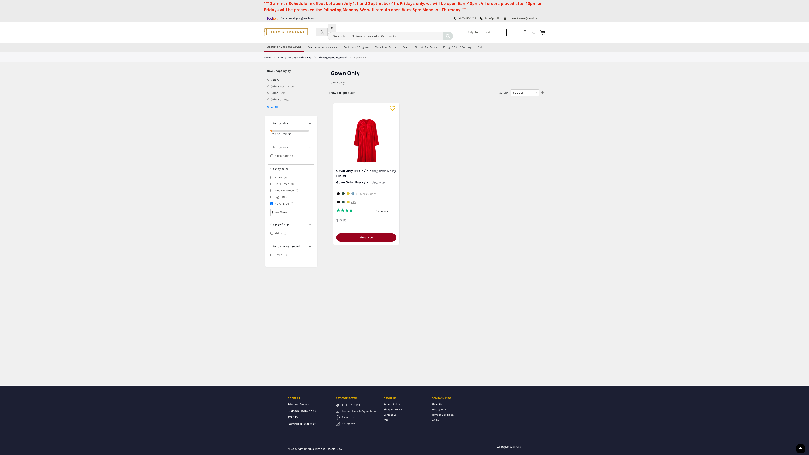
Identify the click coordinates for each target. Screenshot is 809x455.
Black (281, 177)
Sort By (504, 92)
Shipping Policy (393, 409)
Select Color (286, 156)
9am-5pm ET (492, 18)
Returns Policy (392, 404)
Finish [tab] (280, 224)
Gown (281, 255)
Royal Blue (285, 203)
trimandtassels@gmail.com (524, 18)
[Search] (448, 36)
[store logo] (286, 32)
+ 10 (353, 202)
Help (489, 32)
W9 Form (437, 420)
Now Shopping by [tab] (279, 71)
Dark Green (285, 184)
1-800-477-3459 (467, 18)
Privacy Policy (440, 409)
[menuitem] (284, 47)
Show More (279, 212)
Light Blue (284, 197)
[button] (393, 108)
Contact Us (390, 414)
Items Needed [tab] (285, 246)
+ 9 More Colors (366, 194)
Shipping (473, 32)
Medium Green (287, 190)
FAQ (386, 420)
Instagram (348, 423)
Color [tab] (279, 147)
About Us (437, 404)
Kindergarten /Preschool (333, 57)
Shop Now (366, 237)
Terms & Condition (443, 414)
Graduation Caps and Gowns (295, 57)
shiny (281, 233)
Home (267, 57)
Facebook (348, 417)
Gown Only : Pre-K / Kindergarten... (362, 182)
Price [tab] (279, 123)
